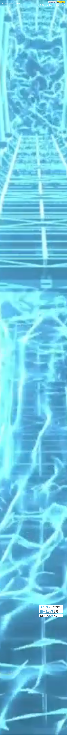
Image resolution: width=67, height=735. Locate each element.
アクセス (40, 2)
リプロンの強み (45, 2)
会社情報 (35, 2)
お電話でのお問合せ (53, 2)
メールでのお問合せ (61, 2)
